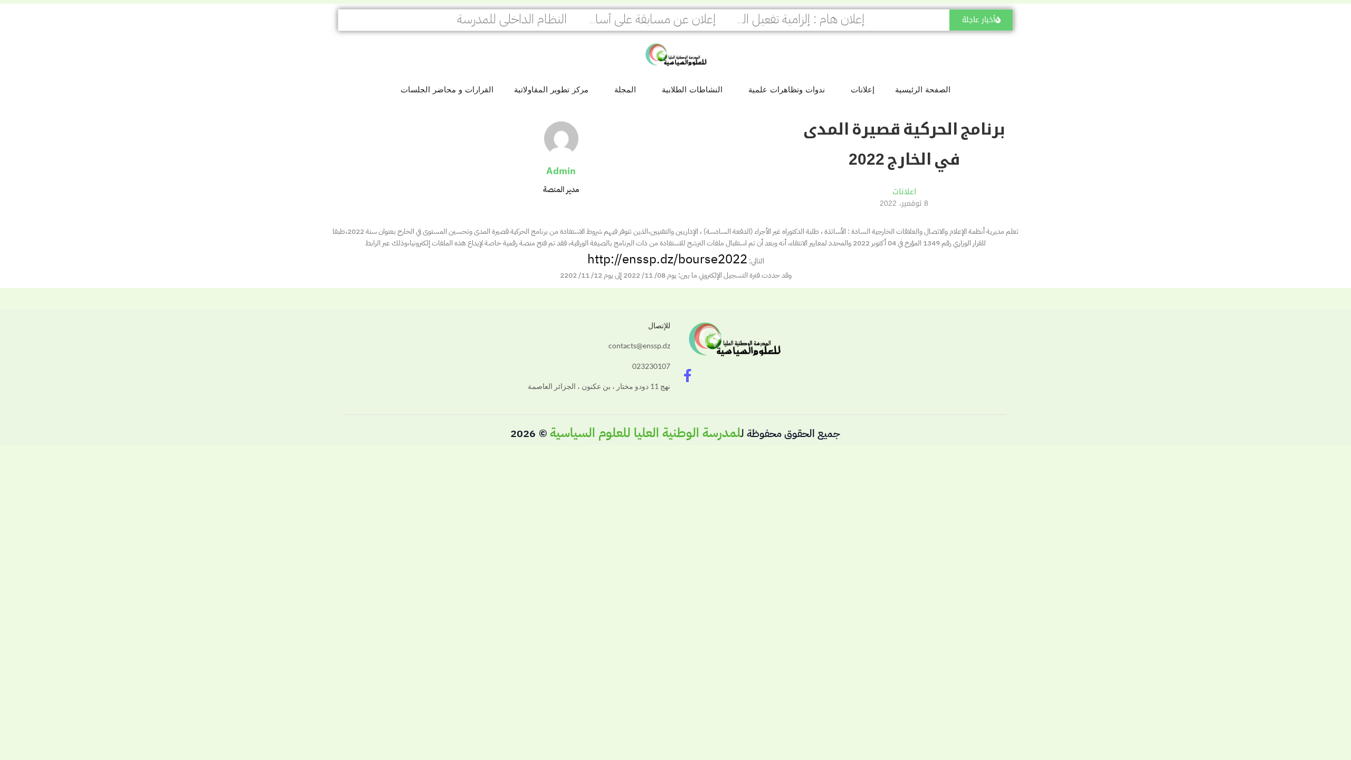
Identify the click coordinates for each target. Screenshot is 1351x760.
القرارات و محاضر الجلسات (447, 89)
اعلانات (904, 191)
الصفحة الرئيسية (922, 89)
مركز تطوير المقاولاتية (551, 89)
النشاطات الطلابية (692, 89)
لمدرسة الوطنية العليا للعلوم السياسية (645, 432)
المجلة (625, 89)
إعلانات (862, 89)
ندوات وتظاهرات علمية (786, 89)
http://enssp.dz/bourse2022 (667, 259)
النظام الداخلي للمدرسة (512, 19)
